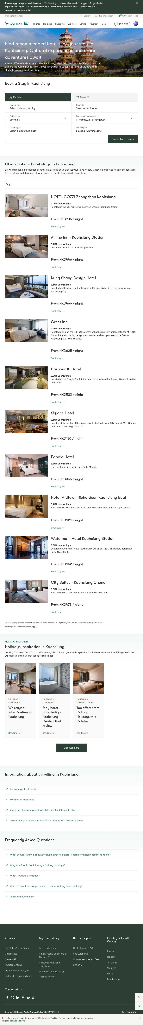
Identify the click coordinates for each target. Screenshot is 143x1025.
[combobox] (38, 108)
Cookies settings (47, 977)
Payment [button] (94, 24)
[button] (140, 1018)
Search (87, 16)
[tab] (8, 184)
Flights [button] (36, 24)
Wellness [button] (72, 24)
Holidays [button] (47, 24)
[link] (26, 205)
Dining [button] (83, 24)
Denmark (131, 1011)
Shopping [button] (60, 24)
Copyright (9, 1012)
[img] (137, 3)
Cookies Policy (16, 1021)
